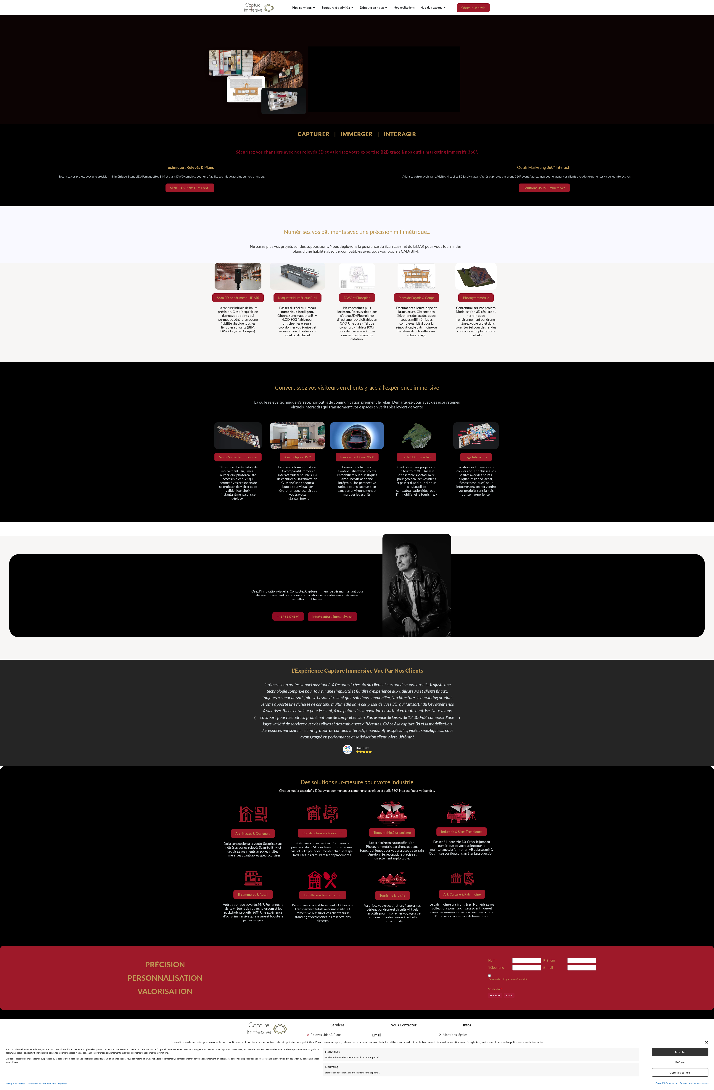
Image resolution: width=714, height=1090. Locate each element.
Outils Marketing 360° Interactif (544, 167)
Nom (492, 960)
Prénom (549, 960)
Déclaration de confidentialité (41, 1083)
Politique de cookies (15, 1083)
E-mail (548, 968)
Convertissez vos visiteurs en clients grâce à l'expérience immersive (357, 387)
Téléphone (496, 968)
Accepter (680, 1052)
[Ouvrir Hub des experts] (444, 7)
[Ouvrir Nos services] (314, 7)
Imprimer (62, 1083)
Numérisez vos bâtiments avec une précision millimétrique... (357, 231)
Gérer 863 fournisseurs (666, 1083)
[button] (706, 1042)
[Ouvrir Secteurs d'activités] (352, 7)
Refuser (680, 1062)
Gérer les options (680, 1072)
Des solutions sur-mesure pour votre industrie (357, 782)
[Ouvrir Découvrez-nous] (386, 7)
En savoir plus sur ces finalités (694, 1083)
